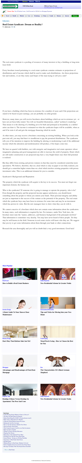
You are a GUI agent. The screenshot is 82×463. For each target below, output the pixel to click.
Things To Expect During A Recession (13, 431)
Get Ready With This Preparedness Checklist (19, 446)
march (29, 418)
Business (59, 15)
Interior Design (7, 309)
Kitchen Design (7, 338)
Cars (29, 15)
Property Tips (6, 396)
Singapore (25, 1)
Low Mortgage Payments (46, 11)
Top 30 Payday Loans (20, 11)
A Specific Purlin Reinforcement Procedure (14, 421)
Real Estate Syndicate (13, 24)
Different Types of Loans (50, 6)
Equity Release (7, 438)
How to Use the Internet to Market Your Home (15, 424)
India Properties (44, 280)
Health (14, 15)
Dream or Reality (33, 24)
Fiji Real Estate (7, 441)
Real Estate (6, 280)
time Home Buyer (26, 444)
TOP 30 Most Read (28, 6)
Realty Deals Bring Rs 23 (10, 418)
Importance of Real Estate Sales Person (13, 439)
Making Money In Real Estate (11, 443)
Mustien (21, 419)
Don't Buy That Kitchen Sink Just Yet (16, 341)
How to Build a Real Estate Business (16, 283)
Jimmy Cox (7, 26)
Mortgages (5, 367)
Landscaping (44, 338)
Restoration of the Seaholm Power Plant (13, 434)
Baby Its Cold (7, 429)
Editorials (6, 21)
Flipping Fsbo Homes (9, 433)
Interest (67, 15)
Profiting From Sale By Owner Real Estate (14, 436)
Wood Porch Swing (47, 341)
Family (51, 15)
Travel (7, 15)
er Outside (13, 429)
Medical (22, 15)
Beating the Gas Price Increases (11, 423)
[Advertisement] (20, 45)
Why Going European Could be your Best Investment (17, 428)
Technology (37, 15)
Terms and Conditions (46, 460)
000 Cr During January (22, 418)
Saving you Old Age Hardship (19, 438)
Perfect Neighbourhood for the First (12, 444)
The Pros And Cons (19, 401)
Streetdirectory (38, 460)
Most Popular (7, 266)
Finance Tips (10, 11)
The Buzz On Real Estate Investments (13, 416)
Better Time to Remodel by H (11, 419)
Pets (41, 367)
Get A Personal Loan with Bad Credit (53, 7)
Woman (75, 15)
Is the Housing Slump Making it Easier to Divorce (16, 414)
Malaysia (37, 1)
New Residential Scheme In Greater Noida (55, 283)
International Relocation (47, 309)
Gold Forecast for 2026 (32, 11)
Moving (6, 446)
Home (44, 15)
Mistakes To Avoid (23, 443)
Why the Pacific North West (10, 426)
